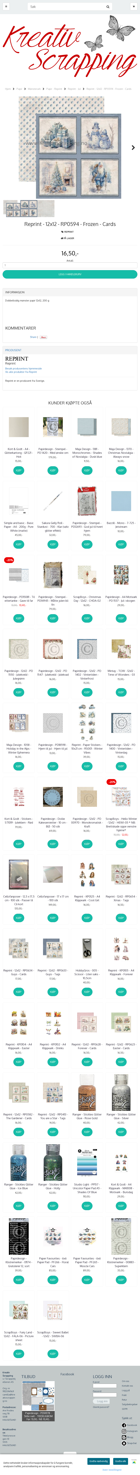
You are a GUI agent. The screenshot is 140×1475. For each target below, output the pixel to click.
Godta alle (120, 1461)
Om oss (125, 1381)
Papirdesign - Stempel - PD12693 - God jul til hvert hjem (87, 526)
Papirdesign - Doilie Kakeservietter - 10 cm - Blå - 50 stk (53, 822)
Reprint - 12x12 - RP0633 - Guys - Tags (53, 972)
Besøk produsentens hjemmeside (23, 368)
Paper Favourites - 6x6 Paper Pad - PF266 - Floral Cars (53, 1262)
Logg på (126, 1390)
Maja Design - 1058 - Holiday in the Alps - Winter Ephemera (18, 748)
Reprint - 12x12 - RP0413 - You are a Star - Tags (53, 1116)
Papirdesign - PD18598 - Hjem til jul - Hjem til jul (52, 746)
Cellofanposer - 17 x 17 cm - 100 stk (53, 898)
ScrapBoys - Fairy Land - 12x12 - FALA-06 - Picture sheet (19, 1336)
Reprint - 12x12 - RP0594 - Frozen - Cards (109, 88)
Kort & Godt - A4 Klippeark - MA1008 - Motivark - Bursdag (121, 1188)
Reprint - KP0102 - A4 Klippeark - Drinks (53, 1046)
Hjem (8, 88)
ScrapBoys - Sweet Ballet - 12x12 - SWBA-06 (53, 1334)
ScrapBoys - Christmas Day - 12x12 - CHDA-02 (87, 598)
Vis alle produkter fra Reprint (21, 371)
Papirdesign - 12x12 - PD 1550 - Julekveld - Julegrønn (19, 674)
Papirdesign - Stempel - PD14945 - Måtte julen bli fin (53, 600)
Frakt (124, 1395)
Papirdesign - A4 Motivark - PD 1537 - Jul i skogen (121, 598)
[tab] (70, 292)
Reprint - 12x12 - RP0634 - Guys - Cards (18, 972)
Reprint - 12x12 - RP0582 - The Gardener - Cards (18, 1116)
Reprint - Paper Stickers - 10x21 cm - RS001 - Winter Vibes (87, 748)
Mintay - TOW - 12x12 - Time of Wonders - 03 (121, 672)
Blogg (130, 1437)
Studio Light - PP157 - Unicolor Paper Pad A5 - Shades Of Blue (87, 1188)
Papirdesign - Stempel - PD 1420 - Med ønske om (53, 450)
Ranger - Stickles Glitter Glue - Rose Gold (87, 1116)
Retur (124, 1399)
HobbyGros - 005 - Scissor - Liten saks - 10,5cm (87, 974)
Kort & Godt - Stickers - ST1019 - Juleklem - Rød (18, 820)
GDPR (125, 1409)
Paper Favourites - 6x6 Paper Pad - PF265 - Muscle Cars (87, 1262)
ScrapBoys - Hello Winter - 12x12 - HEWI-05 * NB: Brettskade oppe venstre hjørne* (121, 824)
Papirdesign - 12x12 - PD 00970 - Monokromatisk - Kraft (87, 822)
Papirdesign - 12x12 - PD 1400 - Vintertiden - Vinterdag (121, 748)
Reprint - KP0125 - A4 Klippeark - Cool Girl (87, 898)
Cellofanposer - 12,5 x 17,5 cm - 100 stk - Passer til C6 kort (18, 900)
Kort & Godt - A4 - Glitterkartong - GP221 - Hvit (19, 452)
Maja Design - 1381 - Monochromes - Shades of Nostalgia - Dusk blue (87, 452)
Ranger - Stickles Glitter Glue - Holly (52, 1186)
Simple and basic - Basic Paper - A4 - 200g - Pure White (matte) (19, 526)
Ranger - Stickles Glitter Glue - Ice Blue (18, 1186)
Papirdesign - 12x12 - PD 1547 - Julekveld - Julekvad (53, 672)
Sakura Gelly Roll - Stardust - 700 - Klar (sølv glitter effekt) (53, 526)
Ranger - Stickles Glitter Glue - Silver (121, 1116)
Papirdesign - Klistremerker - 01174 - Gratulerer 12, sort (18, 1262)
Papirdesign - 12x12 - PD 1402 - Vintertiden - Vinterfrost (87, 674)
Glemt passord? (101, 1407)
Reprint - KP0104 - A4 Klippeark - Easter (19, 1046)
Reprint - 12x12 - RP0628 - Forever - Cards (87, 1046)
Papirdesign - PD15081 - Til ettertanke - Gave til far (19, 598)
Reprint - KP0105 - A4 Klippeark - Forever (121, 972)
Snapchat (132, 1443)
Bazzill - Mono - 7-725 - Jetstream (121, 524)
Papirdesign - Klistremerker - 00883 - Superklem (121, 1262)
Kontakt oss (127, 1386)
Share (33, 337)
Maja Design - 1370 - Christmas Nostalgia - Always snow (121, 452)
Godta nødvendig (98, 1461)
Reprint (69, 231)
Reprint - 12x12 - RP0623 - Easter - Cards (121, 1046)
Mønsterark (34, 88)
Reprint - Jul (74, 88)
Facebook (132, 1425)
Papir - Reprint (54, 88)
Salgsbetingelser (129, 1404)
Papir (19, 88)
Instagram (132, 1431)
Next (131, 147)
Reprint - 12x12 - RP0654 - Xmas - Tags (121, 898)
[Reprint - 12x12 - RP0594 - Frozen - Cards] (70, 147)
